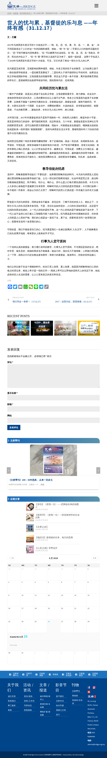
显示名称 (12, 393)
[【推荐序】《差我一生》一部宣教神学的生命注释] (30, 517)
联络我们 (12, 701)
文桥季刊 (76, 691)
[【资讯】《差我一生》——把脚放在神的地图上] (30, 507)
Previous (9, 328)
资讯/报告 (28, 696)
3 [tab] (48, 334)
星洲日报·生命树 (45, 705)
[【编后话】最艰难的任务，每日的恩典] (30, 539)
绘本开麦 (60, 705)
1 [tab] (42, 334)
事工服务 (12, 705)
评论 (10, 362)
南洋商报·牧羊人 (45, 698)
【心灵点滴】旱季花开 (46, 548)
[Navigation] (96, 5)
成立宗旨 (12, 696)
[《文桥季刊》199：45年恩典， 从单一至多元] (53, 460)
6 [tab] (58, 334)
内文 (42, 484)
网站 (9, 415)
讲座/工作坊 (29, 701)
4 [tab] (52, 334)
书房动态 (28, 705)
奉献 (10, 710)
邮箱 (10, 404)
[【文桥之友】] (30, 528)
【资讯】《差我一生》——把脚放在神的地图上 (57, 505)
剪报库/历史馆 (77, 702)
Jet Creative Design (78, 755)
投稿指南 (28, 710)
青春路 (75, 695)
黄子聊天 (60, 696)
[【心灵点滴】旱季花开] (30, 549)
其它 (58, 714)
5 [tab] (55, 334)
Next (97, 328)
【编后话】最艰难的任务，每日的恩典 (54, 537)
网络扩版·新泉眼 (45, 713)
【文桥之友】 (42, 526)
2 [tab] (45, 334)
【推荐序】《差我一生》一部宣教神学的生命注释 (57, 516)
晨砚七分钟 (61, 710)
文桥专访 (60, 701)
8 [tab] (64, 334)
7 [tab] (61, 334)
